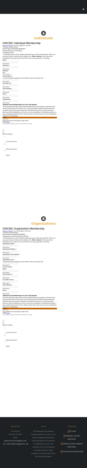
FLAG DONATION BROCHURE (73, 451)
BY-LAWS (73, 431)
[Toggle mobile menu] (83, 9)
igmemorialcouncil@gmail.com (15, 441)
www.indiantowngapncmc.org (17, 444)
